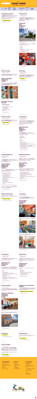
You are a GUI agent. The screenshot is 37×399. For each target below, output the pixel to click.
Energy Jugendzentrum (23, 116)
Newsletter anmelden (17, 368)
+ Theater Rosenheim (5, 334)
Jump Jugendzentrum (4, 254)
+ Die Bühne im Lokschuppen (6, 122)
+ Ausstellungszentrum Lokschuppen (6, 20)
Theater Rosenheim (4, 333)
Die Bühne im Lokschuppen (6, 116)
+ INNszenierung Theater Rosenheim (6, 198)
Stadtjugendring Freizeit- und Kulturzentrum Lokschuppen (26, 286)
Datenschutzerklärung (17, 364)
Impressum (16, 363)
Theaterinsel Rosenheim (23, 333)
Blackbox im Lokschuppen (5, 71)
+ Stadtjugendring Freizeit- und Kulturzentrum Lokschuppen (26, 291)
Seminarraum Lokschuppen (6, 285)
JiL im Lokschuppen (22, 194)
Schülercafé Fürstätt (22, 254)
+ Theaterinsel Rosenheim (23, 338)
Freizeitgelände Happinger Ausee (6, 154)
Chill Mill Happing (22, 71)
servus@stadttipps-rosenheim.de (30, 368)
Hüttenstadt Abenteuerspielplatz (24, 154)
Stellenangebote (16, 367)
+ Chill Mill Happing (22, 78)
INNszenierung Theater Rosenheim (7, 194)
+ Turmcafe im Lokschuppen (5, 354)
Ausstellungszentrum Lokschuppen (7, 13)
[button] (10, 9)
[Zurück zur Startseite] (18, 3)
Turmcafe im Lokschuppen (5, 344)
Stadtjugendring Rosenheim (28, 17)
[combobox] (5, 3)
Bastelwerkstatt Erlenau (23, 13)
